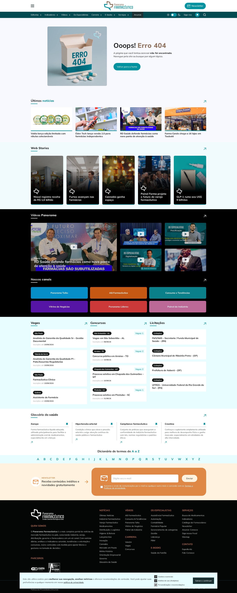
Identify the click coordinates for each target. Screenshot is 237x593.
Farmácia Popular (159, 526)
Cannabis (103, 544)
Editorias (35, 15)
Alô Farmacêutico (118, 292)
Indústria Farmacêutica (109, 519)
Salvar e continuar (203, 580)
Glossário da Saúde (108, 562)
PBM (153, 540)
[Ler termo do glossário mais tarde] (67, 424)
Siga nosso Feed (189, 533)
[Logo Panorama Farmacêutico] (118, 6)
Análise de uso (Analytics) (168, 581)
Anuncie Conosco (190, 530)
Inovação (103, 540)
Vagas (128, 545)
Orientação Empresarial (110, 555)
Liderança (155, 537)
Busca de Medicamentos (193, 515)
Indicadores (50, 15)
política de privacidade (74, 582)
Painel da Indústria (177, 306)
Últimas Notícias (106, 515)
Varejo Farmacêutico (108, 522)
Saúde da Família (158, 553)
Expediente (187, 549)
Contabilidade (157, 522)
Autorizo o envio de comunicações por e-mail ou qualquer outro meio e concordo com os (148, 487)
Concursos (130, 549)
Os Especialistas (81, 15)
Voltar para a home (127, 66)
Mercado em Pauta (108, 547)
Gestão (154, 533)
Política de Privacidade (40, 589)
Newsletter (187, 526)
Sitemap (186, 537)
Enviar (189, 478)
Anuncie (137, 15)
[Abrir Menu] (48, 5)
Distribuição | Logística (109, 530)
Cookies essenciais (165, 577)
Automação (156, 519)
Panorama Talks (59, 292)
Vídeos (64, 15)
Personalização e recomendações (171, 585)
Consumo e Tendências (177, 292)
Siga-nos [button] (188, 15)
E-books (108, 15)
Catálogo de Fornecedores (194, 522)
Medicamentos (106, 526)
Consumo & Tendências (135, 519)
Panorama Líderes (118, 306)
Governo (103, 558)
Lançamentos (105, 537)
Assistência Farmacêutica (162, 515)
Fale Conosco (188, 553)
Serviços (122, 15)
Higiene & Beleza (107, 533)
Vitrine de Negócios (59, 306)
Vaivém (128, 542)
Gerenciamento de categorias (164, 530)
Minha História (106, 551)
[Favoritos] (197, 15)
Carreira (95, 15)
